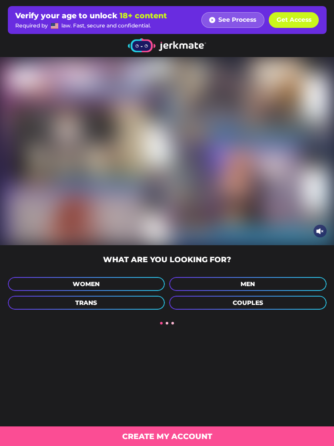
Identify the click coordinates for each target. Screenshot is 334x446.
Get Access (294, 20)
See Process (237, 20)
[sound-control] (320, 231)
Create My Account (167, 436)
